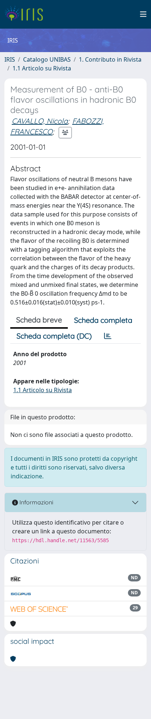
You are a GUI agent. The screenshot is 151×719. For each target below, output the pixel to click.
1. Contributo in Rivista (110, 59)
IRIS (9, 59)
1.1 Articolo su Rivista (41, 68)
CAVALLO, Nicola (40, 120)
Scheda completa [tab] (103, 320)
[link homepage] (26, 14)
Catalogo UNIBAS (47, 59)
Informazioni (35, 502)
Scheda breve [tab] (39, 319)
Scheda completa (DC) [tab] (54, 335)
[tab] (108, 336)
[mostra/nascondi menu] (143, 14)
